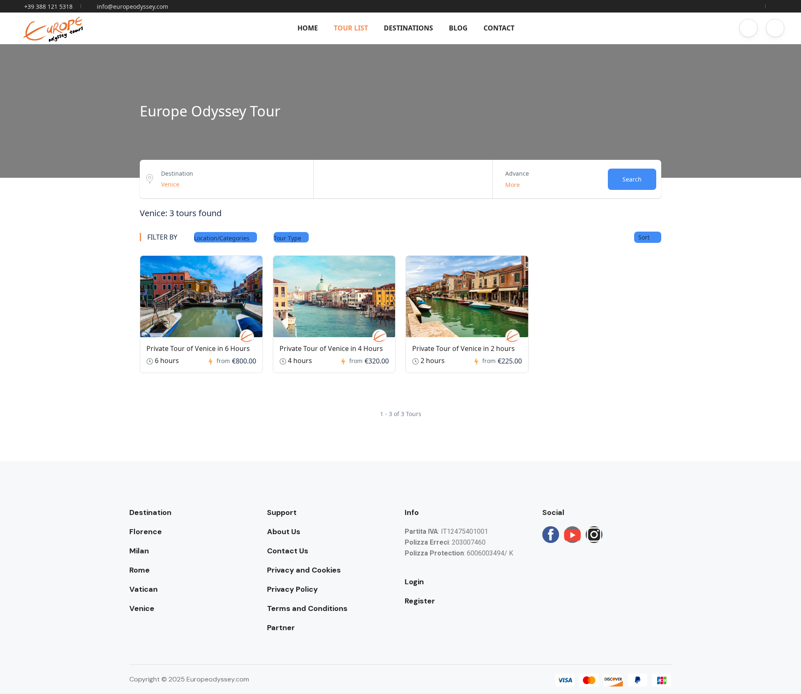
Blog (458, 28)
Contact (499, 28)
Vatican (143, 589)
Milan (139, 551)
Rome (139, 570)
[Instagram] (594, 534)
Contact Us (287, 551)
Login (414, 582)
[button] (748, 28)
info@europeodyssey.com (132, 6)
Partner (281, 628)
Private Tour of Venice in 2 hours (463, 348)
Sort (644, 237)
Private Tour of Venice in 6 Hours (198, 348)
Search (632, 179)
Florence (145, 532)
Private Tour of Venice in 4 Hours (331, 348)
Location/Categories (222, 238)
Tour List (351, 28)
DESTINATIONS (408, 28)
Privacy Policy (292, 589)
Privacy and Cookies (304, 570)
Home (307, 28)
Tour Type (288, 238)
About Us (283, 532)
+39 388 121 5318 (48, 6)
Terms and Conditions (307, 608)
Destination (177, 173)
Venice (141, 608)
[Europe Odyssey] (246, 336)
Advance (517, 173)
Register (420, 601)
